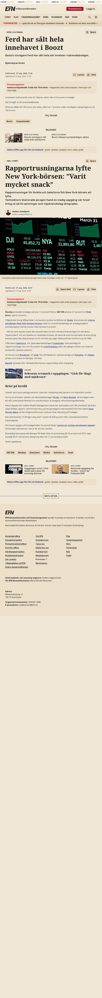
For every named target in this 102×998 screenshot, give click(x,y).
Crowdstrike (58, 343)
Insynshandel (23, 121)
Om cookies (10, 559)
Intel (36, 355)
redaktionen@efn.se (28, 605)
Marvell (8, 363)
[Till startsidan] (20, 9)
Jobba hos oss (42, 547)
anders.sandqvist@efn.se (22, 214)
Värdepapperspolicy (15, 551)
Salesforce (21, 343)
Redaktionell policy (14, 555)
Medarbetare (42, 555)
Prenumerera (75, 8)
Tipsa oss (40, 543)
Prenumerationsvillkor (16, 543)
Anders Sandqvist (21, 211)
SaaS (70, 452)
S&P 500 (10, 452)
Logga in (90, 8)
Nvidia (70, 320)
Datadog (79, 355)
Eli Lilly (56, 397)
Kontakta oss (42, 540)
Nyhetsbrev (41, 563)
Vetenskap (71, 547)
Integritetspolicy (13, 540)
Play (68, 536)
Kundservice (42, 551)
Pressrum (40, 559)
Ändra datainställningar (16, 567)
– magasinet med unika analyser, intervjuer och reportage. (49, 87)
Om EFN (39, 536)
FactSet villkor (12, 547)
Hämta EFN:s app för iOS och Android (25, 149)
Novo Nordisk (70, 397)
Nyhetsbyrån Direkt (15, 63)
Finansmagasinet (74, 540)
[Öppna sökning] (89, 17)
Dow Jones (35, 452)
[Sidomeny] (96, 17)
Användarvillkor (12, 536)
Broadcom (24, 355)
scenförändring (51, 346)
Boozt (9, 121)
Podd (68, 555)
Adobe (91, 355)
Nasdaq (22, 452)
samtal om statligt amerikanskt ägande (75, 425)
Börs (68, 543)
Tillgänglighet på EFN (15, 563)
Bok (68, 551)
